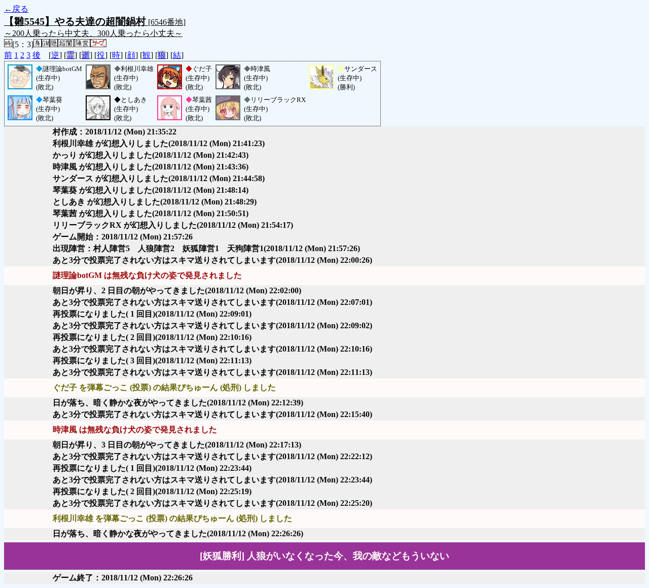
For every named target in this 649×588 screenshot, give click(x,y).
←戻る (16, 9)
